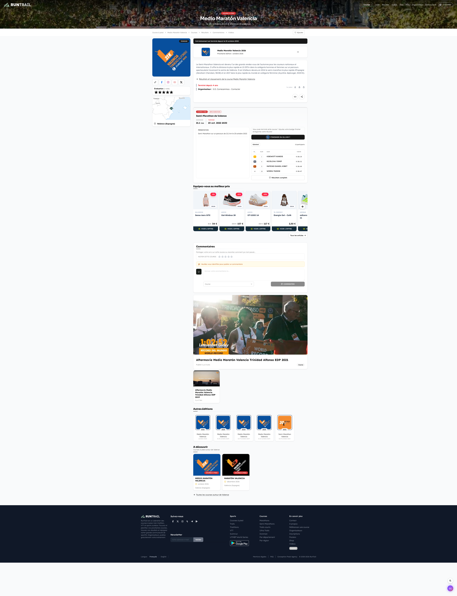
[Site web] (155, 82)
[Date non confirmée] (196, 484)
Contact (292, 520)
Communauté (431, 5)
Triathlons (234, 527)
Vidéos (394, 5)
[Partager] (302, 97)
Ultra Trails (264, 530)
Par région (264, 540)
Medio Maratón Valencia (203, 479)
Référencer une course (299, 527)
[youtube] (175, 82)
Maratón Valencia (234, 478)
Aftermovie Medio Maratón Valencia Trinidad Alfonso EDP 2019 (205, 393)
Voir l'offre (207, 229)
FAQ (271, 557)
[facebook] (162, 82)
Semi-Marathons (267, 524)
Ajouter (300, 32)
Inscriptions (294, 534)
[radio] (156, 92)
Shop (402, 5)
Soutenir (293, 548)
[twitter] (181, 82)
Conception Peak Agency (287, 557)
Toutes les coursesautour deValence (212, 495)
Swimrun (234, 534)
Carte (377, 5)
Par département (267, 537)
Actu (408, 5)
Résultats (385, 5)
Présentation (203, 130)
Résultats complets (279, 178)
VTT (231, 530)
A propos (293, 524)
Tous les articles (296, 235)
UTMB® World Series (239, 537)
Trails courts (265, 527)
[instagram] (168, 82)
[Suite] (302, 206)
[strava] (187, 521)
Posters (292, 537)
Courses (367, 5)
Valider (198, 540)
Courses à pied (236, 520)
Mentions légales (259, 557)
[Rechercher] (450, 581)
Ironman (263, 534)
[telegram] (192, 521)
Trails (232, 524)
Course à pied (157, 32)
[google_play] (196, 521)
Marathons (264, 520)
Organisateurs (417, 5)
